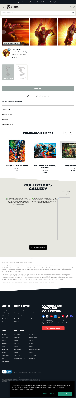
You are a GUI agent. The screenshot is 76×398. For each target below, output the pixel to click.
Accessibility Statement (21, 372)
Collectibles (31, 259)
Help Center (31, 318)
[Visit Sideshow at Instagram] (59, 316)
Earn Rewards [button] (31, 310)
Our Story (4, 310)
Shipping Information (19, 313)
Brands (4, 334)
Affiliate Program (6, 313)
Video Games (5, 355)
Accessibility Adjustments (35, 372)
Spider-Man (17, 337)
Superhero (17, 355)
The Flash (45, 259)
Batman (16, 340)
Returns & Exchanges (19, 310)
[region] (42, 389)
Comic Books (5, 361)
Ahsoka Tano (17, 349)
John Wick (31, 340)
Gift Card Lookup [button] (18, 321)
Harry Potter (32, 334)
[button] (42, 96)
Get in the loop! (55, 328)
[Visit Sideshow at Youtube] (51, 316)
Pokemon (31, 346)
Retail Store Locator (33, 316)
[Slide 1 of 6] (15, 32)
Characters (5, 337)
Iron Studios (32, 358)
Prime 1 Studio (32, 355)
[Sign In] (71, 6)
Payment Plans (32, 313)
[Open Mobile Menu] (3, 6)
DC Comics (38, 259)
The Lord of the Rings (19, 358)
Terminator (31, 343)
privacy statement (35, 380)
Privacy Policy (17, 371)
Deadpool (16, 346)
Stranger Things (33, 337)
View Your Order (18, 316)
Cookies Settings (26, 371)
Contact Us (31, 321)
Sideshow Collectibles (19, 54)
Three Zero (31, 352)
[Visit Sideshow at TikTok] (67, 316)
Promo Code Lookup (19, 318)
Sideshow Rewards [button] (15, 101)
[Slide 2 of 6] (43, 32)
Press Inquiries (6, 318)
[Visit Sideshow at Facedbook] (43, 316)
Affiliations (5, 349)
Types (3, 346)
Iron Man (16, 343)
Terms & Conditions (37, 371)
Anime (4, 352)
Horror (4, 358)
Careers (4, 321)
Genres (4, 340)
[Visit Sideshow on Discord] (71, 316)
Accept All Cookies (65, 393)
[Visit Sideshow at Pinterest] (63, 316)
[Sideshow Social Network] (55, 316)
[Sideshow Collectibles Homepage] (13, 7)
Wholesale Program (7, 316)
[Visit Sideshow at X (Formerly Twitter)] (47, 316)
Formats (4, 343)
